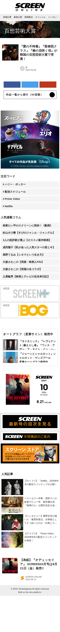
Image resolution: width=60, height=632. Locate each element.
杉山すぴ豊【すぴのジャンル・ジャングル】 (29, 232)
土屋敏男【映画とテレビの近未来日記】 (26, 276)
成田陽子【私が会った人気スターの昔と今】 (29, 247)
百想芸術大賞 (20, 31)
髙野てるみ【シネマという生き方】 (24, 254)
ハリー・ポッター (15, 184)
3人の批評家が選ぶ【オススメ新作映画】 (27, 240)
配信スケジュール (15, 191)
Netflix (9, 206)
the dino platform (33, 592)
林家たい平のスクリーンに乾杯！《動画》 (28, 225)
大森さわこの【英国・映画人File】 (23, 261)
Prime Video (12, 198)
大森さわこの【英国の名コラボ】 (22, 269)
